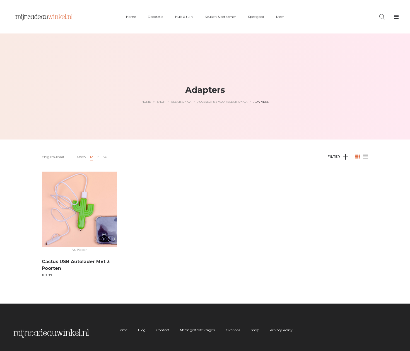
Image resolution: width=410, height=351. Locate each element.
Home (146, 102)
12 (91, 157)
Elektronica (181, 102)
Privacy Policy (281, 330)
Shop (161, 102)
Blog (142, 330)
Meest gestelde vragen (197, 330)
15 (98, 157)
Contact (162, 330)
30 (105, 157)
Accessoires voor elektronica (222, 102)
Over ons (233, 330)
